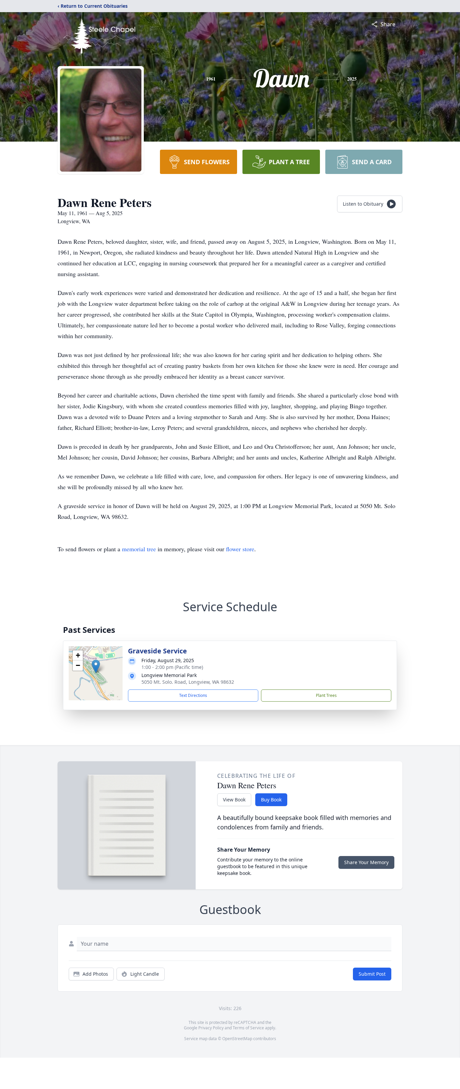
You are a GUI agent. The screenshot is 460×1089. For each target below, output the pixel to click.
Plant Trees (326, 695)
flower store (240, 549)
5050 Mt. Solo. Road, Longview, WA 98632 (187, 682)
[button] (96, 666)
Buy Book (271, 799)
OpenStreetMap (237, 1038)
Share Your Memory (366, 862)
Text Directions (193, 695)
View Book (234, 799)
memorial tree (139, 549)
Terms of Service (248, 1028)
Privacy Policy (211, 1028)
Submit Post (372, 974)
